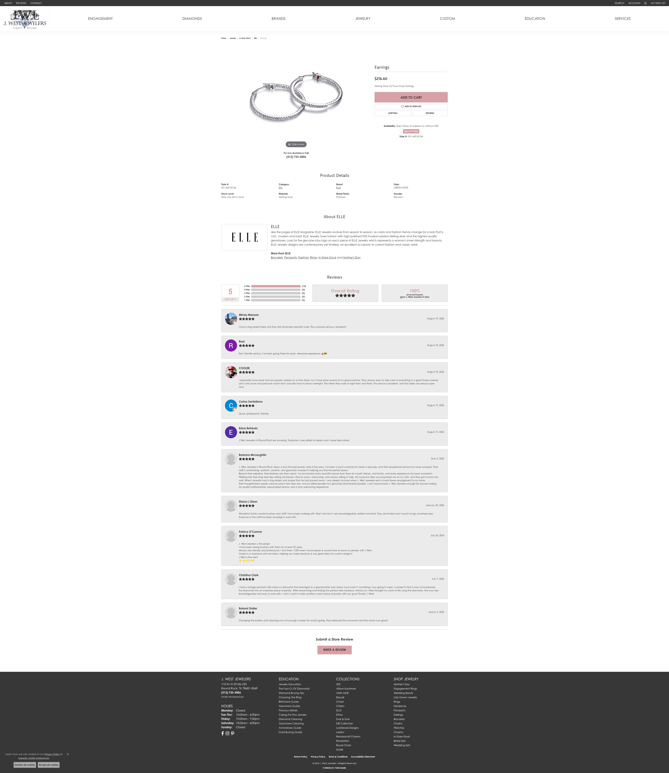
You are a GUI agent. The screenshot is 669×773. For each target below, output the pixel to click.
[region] (296, 96)
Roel (242, 341)
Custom (447, 18)
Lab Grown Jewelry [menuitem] (405, 697)
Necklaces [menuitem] (400, 706)
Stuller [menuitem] (339, 749)
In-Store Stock (245, 38)
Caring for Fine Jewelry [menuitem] (293, 714)
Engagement (100, 18)
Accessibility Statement (363, 756)
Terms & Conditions (338, 756)
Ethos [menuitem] (339, 714)
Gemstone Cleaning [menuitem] (291, 723)
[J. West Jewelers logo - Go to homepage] (26, 19)
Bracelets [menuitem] (399, 719)
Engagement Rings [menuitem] (405, 688)
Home (223, 38)
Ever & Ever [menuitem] (343, 719)
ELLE (338, 187)
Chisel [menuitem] (340, 701)
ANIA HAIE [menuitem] (342, 692)
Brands (279, 18)
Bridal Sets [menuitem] (400, 740)
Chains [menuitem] (398, 723)
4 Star (247, 289)
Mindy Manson (249, 315)
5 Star (247, 286)
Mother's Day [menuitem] (402, 684)
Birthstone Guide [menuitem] (289, 701)
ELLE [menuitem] (338, 710)
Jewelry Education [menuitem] (290, 684)
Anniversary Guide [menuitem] (290, 727)
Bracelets (277, 257)
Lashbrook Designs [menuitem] (347, 727)
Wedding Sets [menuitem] (402, 745)
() (304, 286)
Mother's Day (352, 257)
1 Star (247, 300)
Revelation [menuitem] (342, 740)
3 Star (247, 293)
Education (535, 18)
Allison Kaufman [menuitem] (346, 688)
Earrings (303, 257)
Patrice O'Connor (250, 531)
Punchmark (340, 768)
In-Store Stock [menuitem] (402, 736)
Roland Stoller (248, 608)
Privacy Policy (318, 756)
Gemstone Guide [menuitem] (289, 706)
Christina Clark (249, 575)
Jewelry (362, 18)
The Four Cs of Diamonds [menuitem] (294, 688)
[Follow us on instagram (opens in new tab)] (227, 733)
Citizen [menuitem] (340, 706)
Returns (430, 113)
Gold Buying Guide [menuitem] (290, 732)
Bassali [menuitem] (340, 697)
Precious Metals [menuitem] (288, 710)
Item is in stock (411, 131)
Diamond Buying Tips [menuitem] (291, 692)
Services (623, 18)
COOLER (244, 368)
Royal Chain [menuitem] (343, 745)
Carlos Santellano (251, 401)
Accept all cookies (49, 764)
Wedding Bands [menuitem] (403, 692)
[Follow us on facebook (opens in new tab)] (222, 733)
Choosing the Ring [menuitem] (290, 697)
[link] (7, 3)
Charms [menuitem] (398, 732)
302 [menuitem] (338, 684)
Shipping (393, 113)
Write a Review (334, 650)
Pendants (290, 257)
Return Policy (300, 756)
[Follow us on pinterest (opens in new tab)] (232, 733)
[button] (619, 3)
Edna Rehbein (248, 428)
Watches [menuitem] (399, 727)
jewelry (233, 38)
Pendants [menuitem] (399, 710)
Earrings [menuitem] (398, 714)
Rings (313, 257)
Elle (255, 38)
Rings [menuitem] (397, 701)
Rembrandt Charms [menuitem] (348, 736)
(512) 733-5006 (296, 157)
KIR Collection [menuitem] (344, 723)
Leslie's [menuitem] (340, 732)
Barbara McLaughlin (252, 455)
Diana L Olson (248, 501)
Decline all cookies (25, 764)
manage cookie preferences (33, 758)
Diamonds (192, 18)
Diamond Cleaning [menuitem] (290, 719)
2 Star (247, 296)
